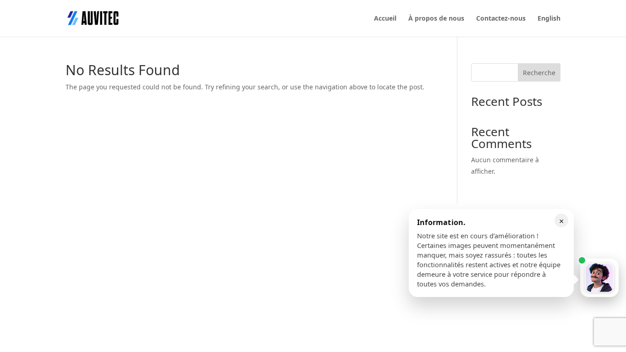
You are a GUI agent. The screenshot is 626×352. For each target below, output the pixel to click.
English (549, 18)
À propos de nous (436, 18)
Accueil (385, 18)
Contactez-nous (501, 18)
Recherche (539, 72)
